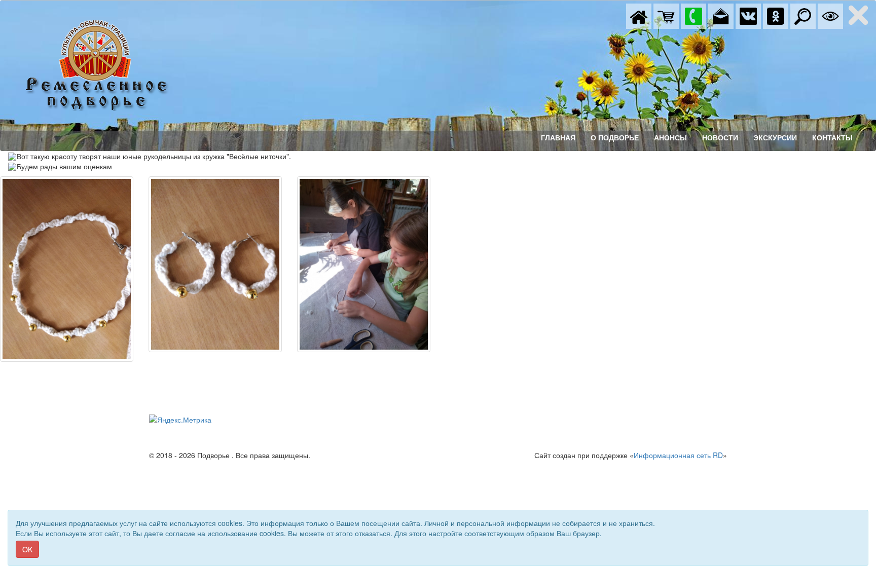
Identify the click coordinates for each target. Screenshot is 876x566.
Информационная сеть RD (678, 455)
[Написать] (721, 15)
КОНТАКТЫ (832, 138)
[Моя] (666, 15)
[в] (748, 15)
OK (27, 549)
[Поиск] (803, 15)
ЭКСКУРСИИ (775, 138)
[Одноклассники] (775, 15)
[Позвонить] (693, 15)
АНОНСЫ (670, 138)
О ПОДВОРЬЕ (615, 138)
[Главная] (638, 15)
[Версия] (830, 15)
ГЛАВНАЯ (558, 138)
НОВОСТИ (720, 138)
